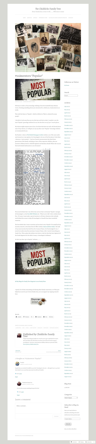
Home (24, 17)
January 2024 (67, 188)
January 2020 (67, 320)
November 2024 (67, 160)
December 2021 (67, 248)
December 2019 (67, 323)
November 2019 (67, 326)
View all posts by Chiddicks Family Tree (30, 344)
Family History (33, 327)
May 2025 (66, 141)
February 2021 (67, 279)
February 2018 (67, 357)
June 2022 (66, 232)
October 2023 (67, 191)
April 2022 (66, 238)
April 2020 (66, 310)
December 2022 (67, 213)
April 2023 (66, 204)
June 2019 (66, 342)
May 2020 (66, 307)
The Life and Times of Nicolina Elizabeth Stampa (53, 351)
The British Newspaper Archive (35, 135)
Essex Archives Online (49, 226)
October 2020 (67, 292)
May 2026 (66, 109)
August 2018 (67, 351)
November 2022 (67, 216)
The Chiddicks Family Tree (48, 8)
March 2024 (67, 182)
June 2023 (66, 197)
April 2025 (66, 144)
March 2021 (67, 276)
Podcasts (70, 17)
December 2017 (67, 364)
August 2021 (67, 260)
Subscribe (68, 424)
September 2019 (67, 332)
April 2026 (66, 112)
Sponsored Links (43, 17)
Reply (16, 377)
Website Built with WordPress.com (24, 435)
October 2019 (67, 329)
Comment (56, 416)
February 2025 (67, 150)
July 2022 (66, 229)
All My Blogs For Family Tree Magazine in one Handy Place (30, 281)
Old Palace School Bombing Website (58, 17)
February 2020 (67, 317)
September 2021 (67, 257)
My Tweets (66, 85)
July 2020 (66, 301)
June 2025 (66, 138)
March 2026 (67, 116)
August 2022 (67, 226)
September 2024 (68, 166)
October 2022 (67, 219)
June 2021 (66, 266)
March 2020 (67, 314)
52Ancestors (18, 327)
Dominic (22, 362)
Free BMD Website (32, 214)
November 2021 (67, 251)
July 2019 (66, 339)
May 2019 (66, 345)
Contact (35, 17)
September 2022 (68, 222)
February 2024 (67, 185)
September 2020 (68, 295)
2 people (22, 391)
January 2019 (67, 348)
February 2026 (67, 119)
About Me (29, 17)
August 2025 (67, 134)
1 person (20, 373)
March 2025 (67, 147)
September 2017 (67, 373)
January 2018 (67, 361)
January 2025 (67, 153)
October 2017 (67, 370)
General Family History (26, 325)
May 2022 (66, 235)
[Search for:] (71, 95)
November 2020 (68, 288)
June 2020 (66, 304)
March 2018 (67, 354)
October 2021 (67, 254)
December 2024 (67, 156)
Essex (27, 327)
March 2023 (67, 207)
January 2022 (67, 244)
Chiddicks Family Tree (29, 101)
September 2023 (68, 194)
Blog (23, 327)
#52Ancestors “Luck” (18, 351)
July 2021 (66, 263)
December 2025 (67, 125)
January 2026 (67, 122)
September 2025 (68, 131)
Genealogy (40, 327)
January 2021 (67, 282)
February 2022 (67, 241)
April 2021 (66, 273)
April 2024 (66, 178)
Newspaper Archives (54, 327)
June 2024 (66, 175)
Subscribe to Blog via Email (71, 406)
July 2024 (66, 172)
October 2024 (67, 163)
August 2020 (67, 298)
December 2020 (67, 285)
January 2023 (67, 210)
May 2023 (66, 200)
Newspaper (46, 327)
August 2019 (67, 336)
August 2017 (67, 376)
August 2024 (67, 169)
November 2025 (67, 128)
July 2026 (66, 106)
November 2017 (67, 367)
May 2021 (66, 270)
